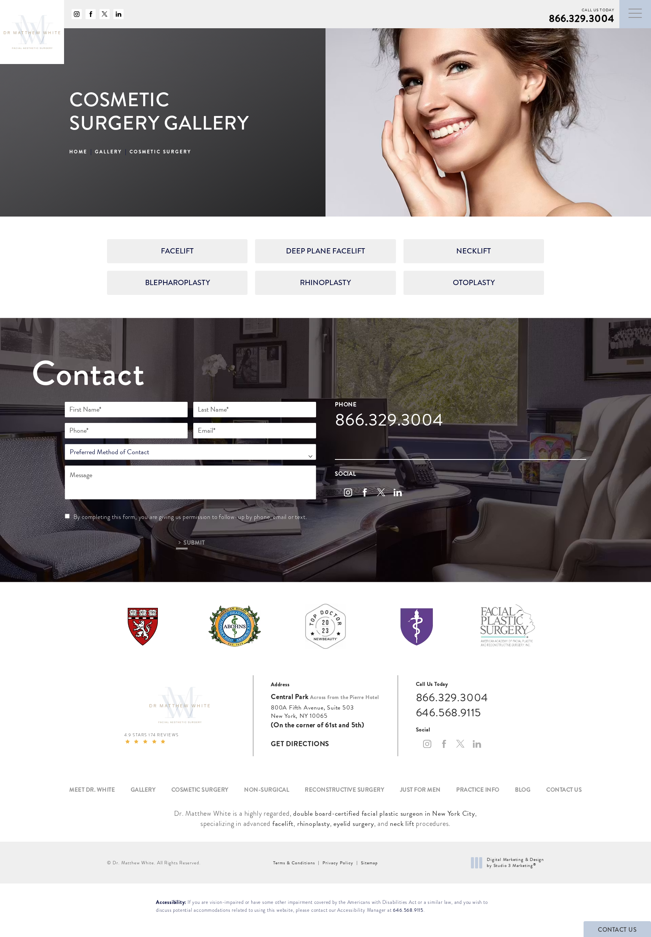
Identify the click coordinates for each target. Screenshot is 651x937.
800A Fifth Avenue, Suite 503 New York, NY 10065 (312, 712)
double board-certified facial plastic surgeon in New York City (384, 813)
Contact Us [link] (564, 789)
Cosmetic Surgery (160, 152)
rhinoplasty (313, 823)
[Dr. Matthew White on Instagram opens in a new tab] (77, 14)
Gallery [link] (143, 789)
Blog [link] (522, 789)
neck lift (402, 823)
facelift (282, 823)
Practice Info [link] (478, 789)
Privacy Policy (337, 862)
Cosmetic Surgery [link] (200, 789)
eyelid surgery (353, 823)
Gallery (108, 152)
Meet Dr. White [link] (92, 789)
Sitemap (369, 862)
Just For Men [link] (420, 789)
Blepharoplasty (177, 282)
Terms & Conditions (294, 862)
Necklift (473, 251)
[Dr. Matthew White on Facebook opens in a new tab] (91, 14)
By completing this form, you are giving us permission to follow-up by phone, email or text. (190, 517)
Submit (194, 542)
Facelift (177, 251)
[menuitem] (77, 14)
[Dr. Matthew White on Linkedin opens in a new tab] (118, 14)
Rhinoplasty (325, 282)
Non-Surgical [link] (266, 789)
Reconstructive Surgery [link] (344, 789)
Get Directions (300, 744)
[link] (581, 14)
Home (78, 152)
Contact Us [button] (617, 929)
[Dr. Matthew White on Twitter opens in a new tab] (104, 14)
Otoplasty (474, 282)
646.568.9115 (408, 910)
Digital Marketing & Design (515, 862)
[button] (635, 13)
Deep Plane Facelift (325, 251)
